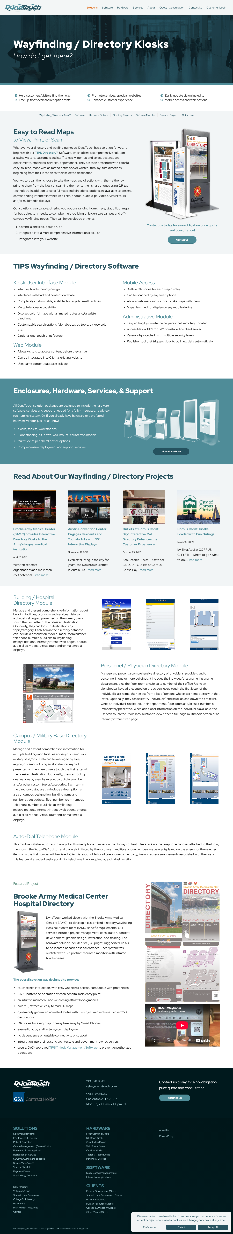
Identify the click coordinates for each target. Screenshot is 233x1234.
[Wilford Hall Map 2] (204, 624)
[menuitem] (92, 7)
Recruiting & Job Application (28, 1150)
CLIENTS (95, 1185)
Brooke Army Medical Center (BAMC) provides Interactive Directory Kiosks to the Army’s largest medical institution (34, 539)
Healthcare (19, 1203)
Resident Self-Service (24, 1154)
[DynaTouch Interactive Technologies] (23, 7)
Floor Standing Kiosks (97, 1133)
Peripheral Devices (96, 1158)
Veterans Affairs (21, 1190)
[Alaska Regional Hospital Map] (48, 708)
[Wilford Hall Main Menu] (116, 624)
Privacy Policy (166, 1136)
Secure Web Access (23, 1163)
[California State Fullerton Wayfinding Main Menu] (116, 778)
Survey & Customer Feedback (29, 1158)
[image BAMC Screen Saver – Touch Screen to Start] (163, 912)
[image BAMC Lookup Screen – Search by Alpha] (163, 972)
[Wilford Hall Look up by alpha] (160, 624)
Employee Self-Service (25, 1137)
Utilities (17, 1211)
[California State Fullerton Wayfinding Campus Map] (160, 778)
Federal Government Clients (101, 1191)
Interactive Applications (98, 1177)
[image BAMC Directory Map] (201, 972)
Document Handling (23, 1133)
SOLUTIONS (25, 1128)
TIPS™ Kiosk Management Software (73, 1047)
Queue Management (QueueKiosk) (31, 1146)
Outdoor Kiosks (94, 1150)
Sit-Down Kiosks (94, 1137)
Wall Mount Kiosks (95, 1146)
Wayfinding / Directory (25, 1175)
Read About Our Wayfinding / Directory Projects (93, 476)
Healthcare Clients (96, 1199)
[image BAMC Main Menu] (201, 912)
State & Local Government (27, 1195)
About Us (164, 1130)
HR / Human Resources (25, 1207)
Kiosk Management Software (101, 1172)
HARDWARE (98, 1128)
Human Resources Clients (99, 1203)
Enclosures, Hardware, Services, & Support (83, 390)
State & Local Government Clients (104, 1195)
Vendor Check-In (22, 1167)
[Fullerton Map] (204, 778)
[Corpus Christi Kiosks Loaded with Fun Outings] (198, 507)
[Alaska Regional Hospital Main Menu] (48, 678)
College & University (24, 1199)
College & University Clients (100, 1207)
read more (41, 575)
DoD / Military (20, 1186)
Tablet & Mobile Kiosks (98, 1154)
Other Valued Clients (97, 1212)
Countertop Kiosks (96, 1142)
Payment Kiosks (21, 1171)
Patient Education (22, 1142)
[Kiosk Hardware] (171, 422)
